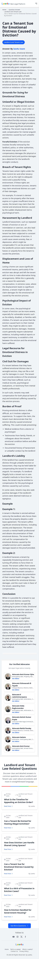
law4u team (19, 48)
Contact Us (14, 951)
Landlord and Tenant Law (12, 12)
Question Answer (14, 10)
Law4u (30, 955)
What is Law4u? (27, 949)
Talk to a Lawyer (15, 949)
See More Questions (18, 926)
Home (4, 10)
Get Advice (15, 678)
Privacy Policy (24, 951)
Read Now (7, 806)
